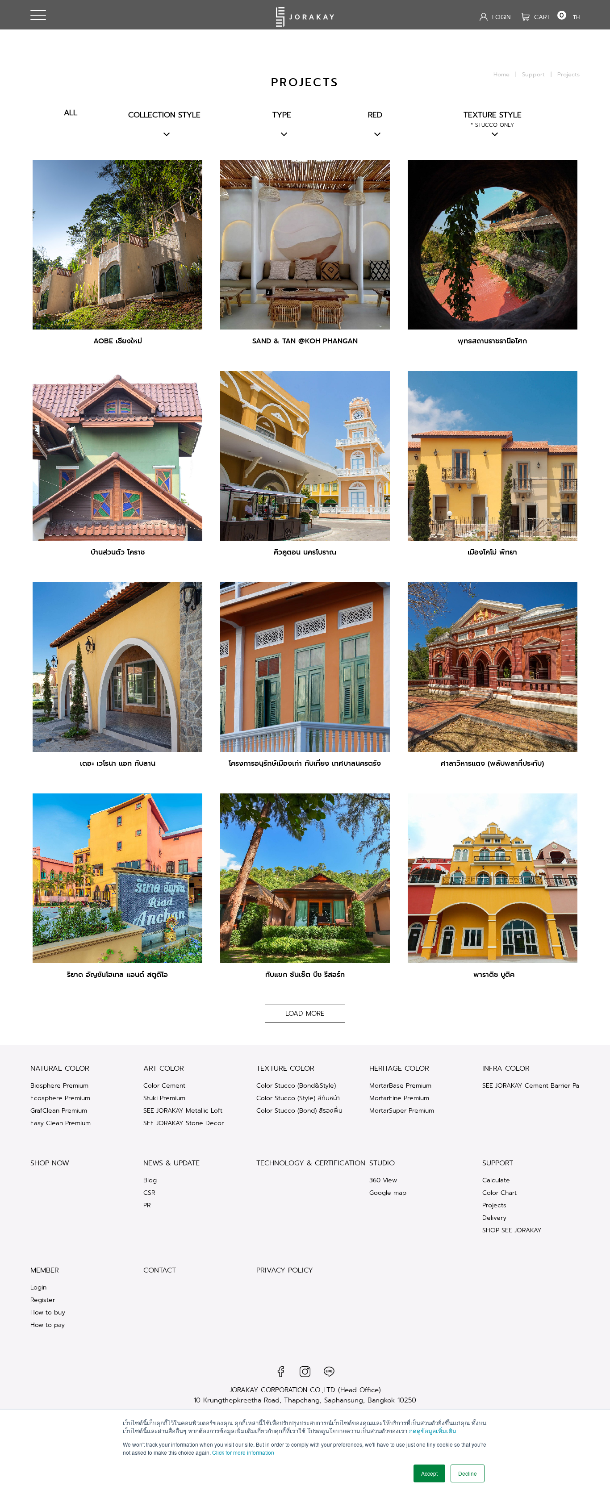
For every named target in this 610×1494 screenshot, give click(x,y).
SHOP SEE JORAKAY (512, 1230)
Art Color (163, 1068)
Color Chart (499, 1192)
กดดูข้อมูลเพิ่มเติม (432, 1431)
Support (533, 74)
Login (38, 1287)
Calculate (496, 1180)
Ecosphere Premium (60, 1097)
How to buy (47, 1312)
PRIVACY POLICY (284, 1270)
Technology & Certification (310, 1163)
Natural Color (59, 1068)
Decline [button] (467, 1473)
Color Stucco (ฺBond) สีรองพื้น (299, 1110)
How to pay (47, 1324)
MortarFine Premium (399, 1097)
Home (501, 74)
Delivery (494, 1217)
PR (147, 1205)
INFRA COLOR (506, 1068)
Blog (150, 1180)
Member (44, 1270)
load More (305, 1013)
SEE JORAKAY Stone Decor (183, 1122)
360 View (383, 1180)
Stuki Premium (164, 1097)
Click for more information (243, 1452)
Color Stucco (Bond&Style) (296, 1085)
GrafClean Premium (58, 1110)
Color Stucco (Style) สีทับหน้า (298, 1097)
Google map (387, 1192)
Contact (159, 1270)
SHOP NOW (49, 1163)
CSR (149, 1192)
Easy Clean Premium (60, 1122)
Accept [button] (429, 1473)
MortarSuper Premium (401, 1110)
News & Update (171, 1163)
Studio (382, 1163)
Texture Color (285, 1068)
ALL (70, 112)
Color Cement (164, 1085)
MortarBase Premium (400, 1085)
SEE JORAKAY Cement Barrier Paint (534, 1085)
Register (42, 1299)
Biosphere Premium (59, 1085)
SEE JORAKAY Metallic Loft (182, 1110)
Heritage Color (399, 1068)
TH (576, 17)
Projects (494, 1205)
